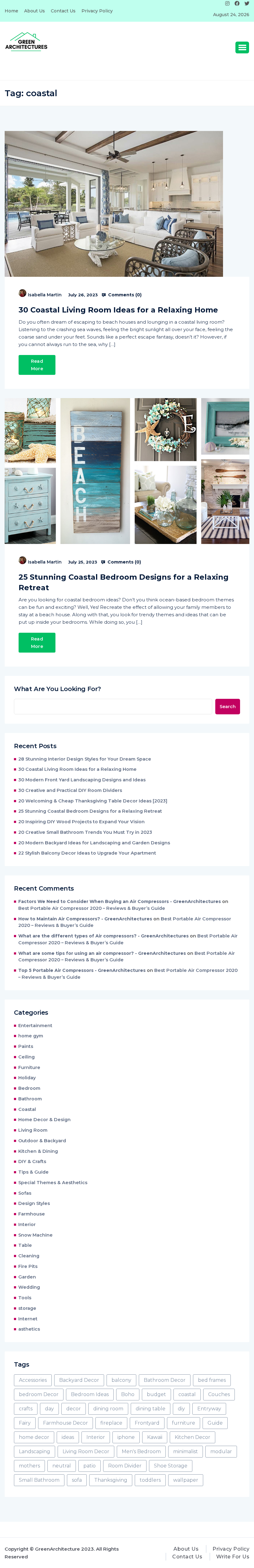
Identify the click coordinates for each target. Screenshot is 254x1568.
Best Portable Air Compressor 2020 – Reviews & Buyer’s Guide (91, 908)
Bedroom (29, 1088)
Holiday (27, 1078)
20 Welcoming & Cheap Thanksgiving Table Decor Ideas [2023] (92, 801)
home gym (30, 1036)
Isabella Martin (45, 295)
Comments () (124, 294)
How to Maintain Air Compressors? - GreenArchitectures (85, 919)
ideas (68, 1437)
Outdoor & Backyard (42, 1140)
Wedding (29, 1287)
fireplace (111, 1423)
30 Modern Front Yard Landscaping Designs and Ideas (82, 780)
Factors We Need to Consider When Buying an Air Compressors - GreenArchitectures (119, 901)
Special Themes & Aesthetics (52, 1182)
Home (11, 11)
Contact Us (63, 11)
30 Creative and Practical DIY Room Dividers (70, 790)
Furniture (29, 1067)
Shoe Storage (170, 1466)
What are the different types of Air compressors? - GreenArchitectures (103, 936)
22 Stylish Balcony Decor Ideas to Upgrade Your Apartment (87, 853)
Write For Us (232, 1557)
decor (73, 1409)
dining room (108, 1409)
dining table (150, 1409)
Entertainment (35, 1025)
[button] (242, 47)
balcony (121, 1380)
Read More (37, 364)
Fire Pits (27, 1266)
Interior (27, 1224)
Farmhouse (31, 1214)
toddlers (150, 1480)
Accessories (33, 1380)
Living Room (32, 1130)
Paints (25, 1046)
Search (228, 706)
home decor (34, 1437)
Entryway (209, 1409)
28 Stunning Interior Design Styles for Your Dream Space (84, 759)
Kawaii (154, 1437)
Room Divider (125, 1466)
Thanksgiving (110, 1480)
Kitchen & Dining (38, 1151)
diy (181, 1409)
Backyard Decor (79, 1380)
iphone (126, 1437)
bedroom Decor (39, 1394)
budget (156, 1394)
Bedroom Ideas (90, 1394)
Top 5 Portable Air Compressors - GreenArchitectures (82, 970)
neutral (61, 1466)
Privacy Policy (97, 11)
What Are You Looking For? (57, 689)
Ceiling (26, 1057)
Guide (215, 1423)
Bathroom (30, 1099)
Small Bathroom (39, 1480)
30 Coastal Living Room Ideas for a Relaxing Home (118, 309)
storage (27, 1308)
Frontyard (147, 1423)
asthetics (29, 1329)
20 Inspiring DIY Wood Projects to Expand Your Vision (81, 821)
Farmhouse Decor (65, 1423)
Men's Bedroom (141, 1451)
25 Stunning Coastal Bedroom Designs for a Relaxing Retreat (124, 582)
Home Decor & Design (44, 1119)
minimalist (185, 1451)
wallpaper (185, 1480)
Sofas (24, 1193)
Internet (27, 1319)
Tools (24, 1298)
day (49, 1409)
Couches (219, 1394)
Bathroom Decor (165, 1380)
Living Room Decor (86, 1451)
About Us (34, 11)
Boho (127, 1394)
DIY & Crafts (32, 1161)
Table (25, 1245)
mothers (29, 1466)
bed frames (212, 1380)
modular (221, 1451)
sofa (77, 1480)
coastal (187, 1394)
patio (89, 1466)
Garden (27, 1277)
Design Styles (34, 1203)
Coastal (27, 1109)
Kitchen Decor (192, 1437)
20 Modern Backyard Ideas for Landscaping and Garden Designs (94, 843)
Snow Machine (35, 1235)
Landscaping (34, 1451)
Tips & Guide (33, 1172)
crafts (26, 1409)
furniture (183, 1423)
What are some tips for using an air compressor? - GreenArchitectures (102, 953)
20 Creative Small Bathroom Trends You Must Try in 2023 (85, 832)
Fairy (25, 1423)
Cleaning (28, 1256)
